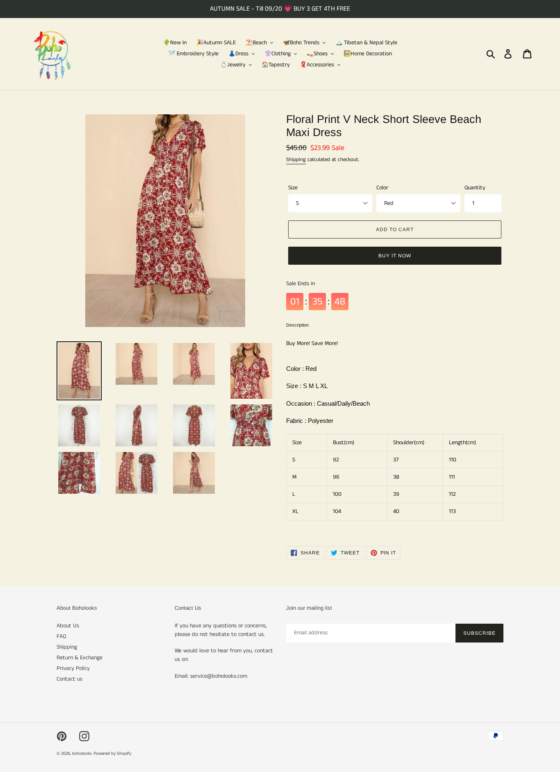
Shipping (296, 159)
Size (293, 188)
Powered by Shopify (112, 753)
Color (382, 188)
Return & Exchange (79, 658)
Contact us (69, 679)
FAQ (61, 636)
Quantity (474, 188)
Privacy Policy (73, 668)
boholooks (82, 753)
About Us (68, 626)
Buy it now (394, 256)
